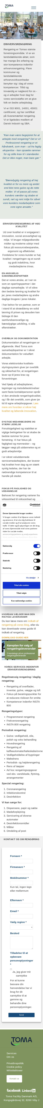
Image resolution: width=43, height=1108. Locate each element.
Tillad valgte (21, 593)
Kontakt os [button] (14, 1079)
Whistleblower (15, 1070)
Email (14, 911)
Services (11, 1053)
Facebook (14, 1091)
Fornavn (16, 856)
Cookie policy (14, 1066)
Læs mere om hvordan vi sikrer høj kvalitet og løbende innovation (20, 407)
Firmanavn (17, 867)
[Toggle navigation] (33, 8)
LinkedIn (29, 1091)
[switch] (36, 553)
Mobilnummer (19, 878)
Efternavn (17, 900)
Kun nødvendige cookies (21, 601)
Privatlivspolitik (15, 1063)
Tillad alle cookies (21, 585)
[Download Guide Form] (21, 650)
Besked (14, 933)
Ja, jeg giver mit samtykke (21, 973)
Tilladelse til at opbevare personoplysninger (21, 959)
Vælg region (18, 922)
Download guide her (15, 637)
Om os (10, 1057)
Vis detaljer (31, 578)
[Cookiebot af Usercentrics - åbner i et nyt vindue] (30, 505)
